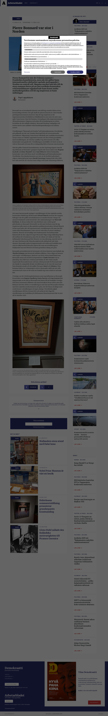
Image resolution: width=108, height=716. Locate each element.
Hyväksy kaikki (75, 72)
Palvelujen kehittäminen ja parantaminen (35, 56)
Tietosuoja (27, 72)
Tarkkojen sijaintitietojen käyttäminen (34, 61)
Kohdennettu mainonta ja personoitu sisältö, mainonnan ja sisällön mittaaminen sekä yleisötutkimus (51, 54)
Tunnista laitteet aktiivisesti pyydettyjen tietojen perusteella (40, 63)
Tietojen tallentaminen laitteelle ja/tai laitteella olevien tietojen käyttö (43, 52)
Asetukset (57, 72)
